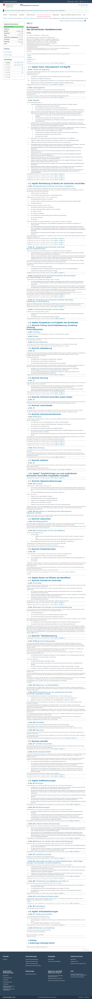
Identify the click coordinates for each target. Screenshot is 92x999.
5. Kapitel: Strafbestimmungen (43, 780)
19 (70, 293)
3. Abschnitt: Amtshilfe (39, 741)
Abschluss (35, 417)
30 (39, 473)
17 (34, 246)
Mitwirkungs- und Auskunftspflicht (44, 685)
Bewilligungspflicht (39, 521)
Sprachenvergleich (8, 52)
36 (68, 600)
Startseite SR (5, 975)
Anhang (33, 940)
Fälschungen (36, 783)
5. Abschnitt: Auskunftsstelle (41, 405)
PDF (20, 62)
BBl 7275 (61, 84)
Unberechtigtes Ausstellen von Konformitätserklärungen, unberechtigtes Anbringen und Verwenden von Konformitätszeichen (55, 862)
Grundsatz (36, 484)
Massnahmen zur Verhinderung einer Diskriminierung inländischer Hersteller (49, 512)
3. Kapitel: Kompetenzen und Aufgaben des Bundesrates (54, 322)
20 (34, 299)
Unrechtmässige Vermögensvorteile (44, 896)
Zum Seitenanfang (85, 950)
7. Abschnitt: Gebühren (39, 460)
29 (49, 467)
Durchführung (37, 448)
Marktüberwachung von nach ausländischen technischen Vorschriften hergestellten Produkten (49, 693)
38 (40, 635)
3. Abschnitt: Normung (39, 378)
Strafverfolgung (37, 906)
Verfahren (35, 332)
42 (34, 743)
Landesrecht (5, 979)
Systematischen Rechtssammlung (39, 10)
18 (51, 276)
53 (42, 899)
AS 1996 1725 (20, 35)
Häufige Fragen (70, 1)
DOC (22, 62)
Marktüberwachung (49, 636)
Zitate (22, 43)
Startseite (5, 18)
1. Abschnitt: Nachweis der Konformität (45, 580)
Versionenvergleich (8, 54)
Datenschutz (37, 730)
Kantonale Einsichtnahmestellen (77, 976)
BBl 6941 (74, 738)
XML (18, 62)
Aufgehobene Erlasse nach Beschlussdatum (8, 989)
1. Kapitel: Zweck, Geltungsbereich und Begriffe (50, 67)
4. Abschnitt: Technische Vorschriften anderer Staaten (51, 397)
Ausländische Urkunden (43, 854)
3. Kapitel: (34, 473)
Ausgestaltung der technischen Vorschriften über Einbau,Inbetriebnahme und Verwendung (50, 300)
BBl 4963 (61, 63)
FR (82, 1)
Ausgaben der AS (74, 961)
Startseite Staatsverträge (31, 974)
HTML (15, 62)
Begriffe (34, 100)
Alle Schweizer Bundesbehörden (10, 1)
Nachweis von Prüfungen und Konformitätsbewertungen (51, 607)
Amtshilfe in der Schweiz (44, 744)
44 (81, 759)
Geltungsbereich (37, 88)
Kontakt (76, 1)
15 (35, 233)
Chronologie (20, 39)
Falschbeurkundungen (40, 807)
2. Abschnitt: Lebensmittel (40, 519)
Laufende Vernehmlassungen (32, 963)
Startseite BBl (51, 959)
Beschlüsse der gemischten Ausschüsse (56, 980)
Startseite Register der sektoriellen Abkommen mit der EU (55, 976)
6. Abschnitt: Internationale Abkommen (45, 414)
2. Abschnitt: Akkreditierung (41, 348)
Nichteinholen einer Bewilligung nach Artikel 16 (52, 881)
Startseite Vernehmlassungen (32, 959)
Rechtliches (80, 997)
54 (52, 899)
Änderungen (20, 41)
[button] (13, 15)
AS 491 (69, 738)
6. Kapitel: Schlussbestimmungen (44, 911)
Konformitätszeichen (39, 342)
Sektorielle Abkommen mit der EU (55, 978)
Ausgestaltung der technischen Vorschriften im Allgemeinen (52, 186)
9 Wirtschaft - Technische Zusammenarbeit (33, 18)
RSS (14, 997)
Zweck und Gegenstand (40, 69)
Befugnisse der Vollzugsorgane (42, 641)
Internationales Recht (7, 981)
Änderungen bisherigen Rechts (42, 943)
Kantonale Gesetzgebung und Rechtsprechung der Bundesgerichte (78, 974)
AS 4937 (75, 526)
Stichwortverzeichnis (7, 977)
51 (28, 872)
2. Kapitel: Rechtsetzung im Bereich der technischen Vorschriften (57, 183)
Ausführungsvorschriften (44, 914)
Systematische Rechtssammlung (15, 18)
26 (64, 437)
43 (36, 756)
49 (34, 854)
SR (68, 53)
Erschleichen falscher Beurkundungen (45, 824)
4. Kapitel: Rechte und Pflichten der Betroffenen (50, 577)
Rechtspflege (37, 722)
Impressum (86, 997)
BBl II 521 (30, 61)
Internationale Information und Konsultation (49, 309)
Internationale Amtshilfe (40, 752)
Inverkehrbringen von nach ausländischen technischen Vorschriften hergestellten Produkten (52, 474)
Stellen (34, 336)
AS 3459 (71, 804)
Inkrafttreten (5, 984)
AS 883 (56, 63)
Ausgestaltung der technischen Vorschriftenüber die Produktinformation (46, 248)
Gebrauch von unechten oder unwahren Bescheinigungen (51, 841)
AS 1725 (38, 946)
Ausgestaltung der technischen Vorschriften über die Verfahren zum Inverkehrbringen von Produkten (51, 276)
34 (36, 558)
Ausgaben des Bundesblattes (54, 961)
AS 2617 (55, 84)
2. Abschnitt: (35, 636)
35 (28, 597)
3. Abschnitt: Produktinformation (43, 549)
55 (34, 913)
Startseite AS (73, 959)
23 (45, 383)
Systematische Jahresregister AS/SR (78, 963)
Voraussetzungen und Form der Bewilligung (47, 530)
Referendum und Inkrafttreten (42, 928)
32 (35, 551)
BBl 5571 (72, 571)
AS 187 (32, 632)
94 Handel (45, 18)
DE (80, 1)
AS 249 (67, 571)
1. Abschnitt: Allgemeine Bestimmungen (46, 481)
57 (27, 945)
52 (35, 880)
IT (83, 1)
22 (55, 372)
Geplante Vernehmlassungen (32, 961)
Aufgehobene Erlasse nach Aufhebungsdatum (8, 987)
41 (38, 733)
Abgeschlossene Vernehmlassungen (33, 965)
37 (43, 625)
